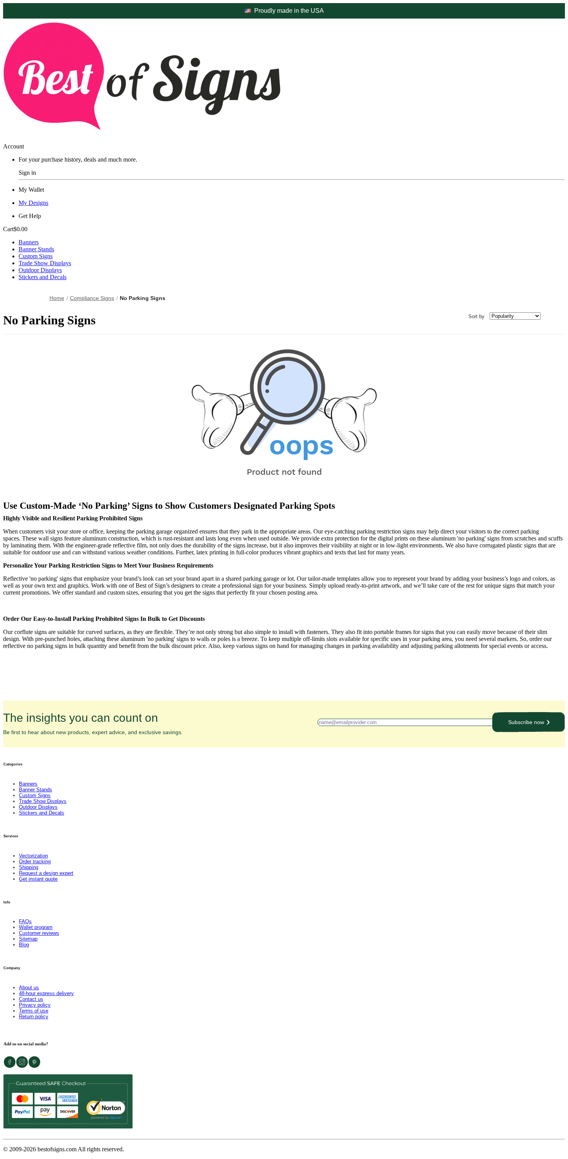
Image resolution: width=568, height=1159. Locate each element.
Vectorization (33, 856)
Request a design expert (46, 873)
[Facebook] (9, 1066)
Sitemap (28, 939)
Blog (24, 945)
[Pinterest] (34, 1066)
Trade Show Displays (45, 263)
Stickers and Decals (42, 277)
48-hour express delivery (46, 993)
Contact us (31, 999)
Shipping (28, 867)
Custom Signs (36, 256)
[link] (94, 298)
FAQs (25, 921)
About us (29, 987)
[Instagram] (22, 1066)
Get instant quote (38, 879)
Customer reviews (39, 933)
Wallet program (36, 927)
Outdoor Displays (40, 270)
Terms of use (33, 1011)
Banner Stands (36, 249)
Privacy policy (35, 1005)
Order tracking (35, 861)
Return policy (33, 1016)
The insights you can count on (93, 723)
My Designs (33, 202)
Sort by (476, 316)
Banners (29, 242)
